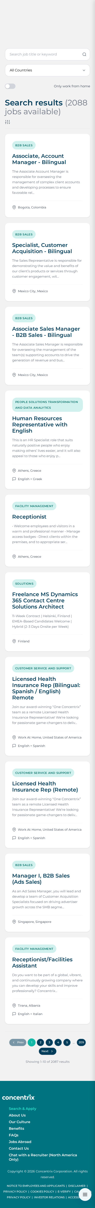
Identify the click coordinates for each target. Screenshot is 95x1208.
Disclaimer (77, 1185)
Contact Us (19, 1148)
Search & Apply (22, 1109)
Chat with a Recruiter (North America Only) (43, 1157)
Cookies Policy (42, 1191)
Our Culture (19, 1122)
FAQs (13, 1135)
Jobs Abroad (20, 1142)
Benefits (16, 1128)
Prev (20, 1042)
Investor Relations (49, 1197)
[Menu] (85, 1194)
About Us (17, 1115)
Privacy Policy (15, 1191)
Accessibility (78, 1197)
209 (81, 1042)
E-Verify (64, 1191)
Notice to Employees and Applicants (36, 1185)
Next (45, 1051)
